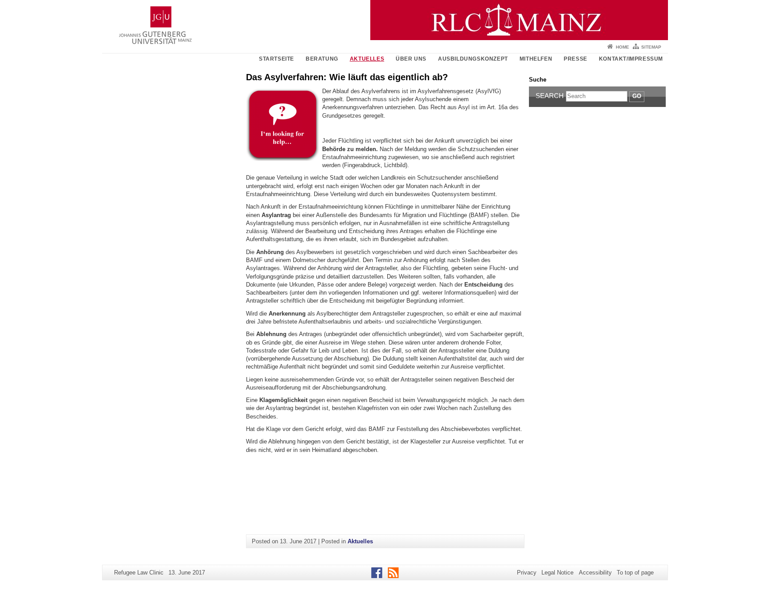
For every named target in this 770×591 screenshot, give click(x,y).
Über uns (411, 59)
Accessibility (595, 572)
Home (622, 47)
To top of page (635, 572)
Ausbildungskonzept (473, 59)
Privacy (527, 572)
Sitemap (651, 47)
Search (550, 95)
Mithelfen (536, 59)
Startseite (276, 59)
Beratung (322, 59)
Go (636, 96)
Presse (575, 59)
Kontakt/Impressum (631, 59)
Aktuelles (367, 59)
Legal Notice (557, 572)
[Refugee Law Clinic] (385, 20)
